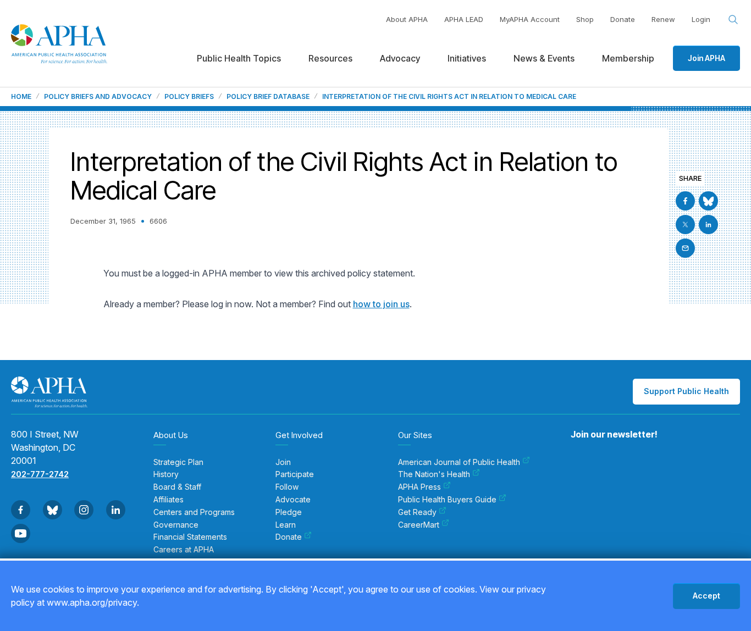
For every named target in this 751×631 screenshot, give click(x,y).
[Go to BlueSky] (708, 201)
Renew (663, 19)
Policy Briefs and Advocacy (98, 97)
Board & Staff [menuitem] (177, 487)
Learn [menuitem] (285, 525)
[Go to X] (685, 224)
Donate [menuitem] (288, 537)
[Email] (685, 248)
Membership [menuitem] (628, 58)
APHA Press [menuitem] (419, 487)
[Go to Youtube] (20, 533)
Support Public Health (686, 391)
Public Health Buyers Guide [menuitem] (447, 499)
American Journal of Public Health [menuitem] (459, 462)
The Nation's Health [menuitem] (434, 474)
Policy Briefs (189, 97)
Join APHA (706, 58)
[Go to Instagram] (83, 509)
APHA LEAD (463, 19)
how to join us (381, 303)
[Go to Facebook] (685, 201)
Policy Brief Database (268, 97)
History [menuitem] (166, 474)
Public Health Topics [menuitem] (239, 58)
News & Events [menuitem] (544, 58)
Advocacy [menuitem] (400, 58)
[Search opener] (733, 19)
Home (21, 97)
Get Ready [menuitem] (417, 512)
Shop (585, 19)
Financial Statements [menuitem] (190, 537)
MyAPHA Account (530, 19)
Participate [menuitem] (294, 474)
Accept (706, 595)
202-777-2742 (40, 474)
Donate (622, 19)
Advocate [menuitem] (293, 499)
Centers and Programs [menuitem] (194, 512)
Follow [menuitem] (287, 487)
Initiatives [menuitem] (467, 58)
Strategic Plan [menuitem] (178, 462)
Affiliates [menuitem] (168, 499)
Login (701, 19)
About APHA (407, 19)
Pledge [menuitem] (288, 512)
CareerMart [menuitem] (418, 525)
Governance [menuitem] (175, 525)
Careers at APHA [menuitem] (183, 549)
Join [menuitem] (283, 462)
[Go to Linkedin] (708, 224)
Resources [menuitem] (330, 58)
